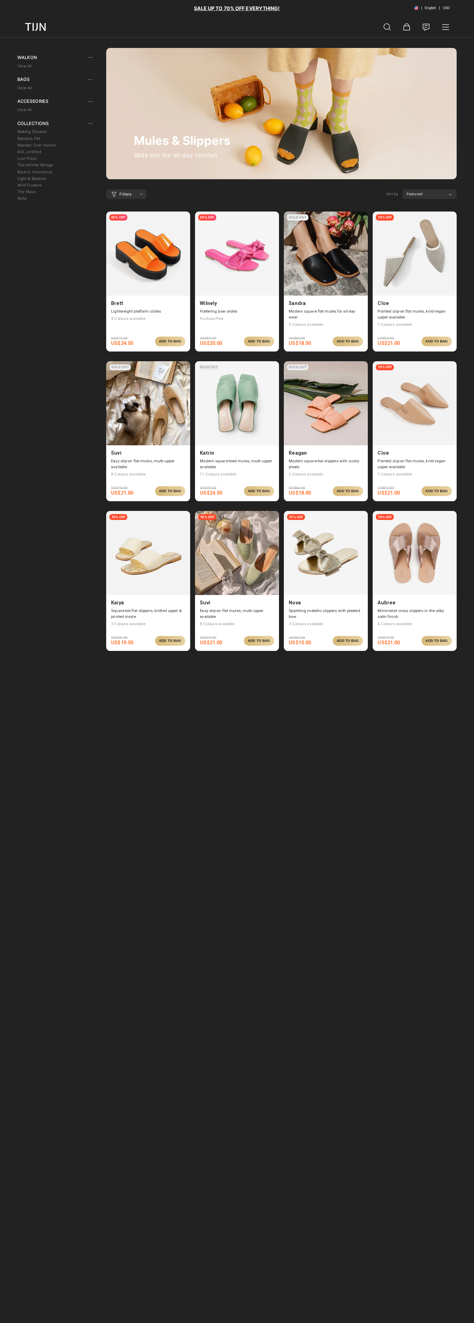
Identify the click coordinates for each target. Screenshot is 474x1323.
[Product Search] (387, 27)
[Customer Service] (426, 27)
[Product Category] (445, 27)
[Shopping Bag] (407, 27)
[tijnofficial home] (35, 27)
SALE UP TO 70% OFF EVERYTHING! (237, 8)
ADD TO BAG (170, 341)
